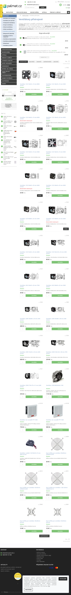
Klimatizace (6, 43)
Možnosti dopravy (41, 552)
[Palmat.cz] (12, 6)
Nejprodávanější (47, 61)
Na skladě (6, 89)
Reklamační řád (40, 557)
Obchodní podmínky (41, 554)
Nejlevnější (31, 61)
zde (49, 586)
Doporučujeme (23, 61)
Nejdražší (39, 61)
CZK (67, 7)
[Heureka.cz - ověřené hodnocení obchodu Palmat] (17, 576)
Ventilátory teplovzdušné (9, 39)
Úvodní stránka (2, 12)
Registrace (67, 1)
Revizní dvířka (34, 12)
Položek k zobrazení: (8, 99)
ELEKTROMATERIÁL (6, 75)
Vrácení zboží (40, 558)
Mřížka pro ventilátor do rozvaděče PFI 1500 (42, 50)
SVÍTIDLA (44, 12)
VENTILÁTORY (9, 12)
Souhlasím (63, 579)
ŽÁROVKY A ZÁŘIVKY (55, 12)
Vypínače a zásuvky (7, 60)
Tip (15, 92)
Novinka (10, 92)
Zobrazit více (43, 57)
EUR (69, 7)
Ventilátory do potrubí (8, 20)
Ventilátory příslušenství (9, 41)
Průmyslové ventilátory (9, 22)
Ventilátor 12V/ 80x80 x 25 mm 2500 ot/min (41, 37)
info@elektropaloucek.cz (8, 553)
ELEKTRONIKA (5, 81)
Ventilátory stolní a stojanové (8, 36)
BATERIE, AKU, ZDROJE (7, 69)
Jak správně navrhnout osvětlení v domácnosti (11, 567)
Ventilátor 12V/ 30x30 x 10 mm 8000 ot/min (41, 43)
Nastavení (28, 589)
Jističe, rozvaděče (7, 63)
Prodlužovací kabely (6, 72)
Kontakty (39, 560)
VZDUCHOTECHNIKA (22, 12)
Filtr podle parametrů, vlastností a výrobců (8, 105)
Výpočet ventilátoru (5, 571)
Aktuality (4, 564)
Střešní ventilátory (7, 29)
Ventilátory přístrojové (9, 31)
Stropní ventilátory (8, 25)
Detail (39, 128)
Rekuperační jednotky (8, 33)
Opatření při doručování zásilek (8, 569)
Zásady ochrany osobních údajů (44, 555)
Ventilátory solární (8, 45)
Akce (5, 92)
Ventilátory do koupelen (9, 18)
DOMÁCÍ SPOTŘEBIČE (7, 78)
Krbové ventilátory (7, 27)
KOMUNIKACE (5, 66)
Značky (4, 83)
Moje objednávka (41, 561)
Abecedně (56, 61)
